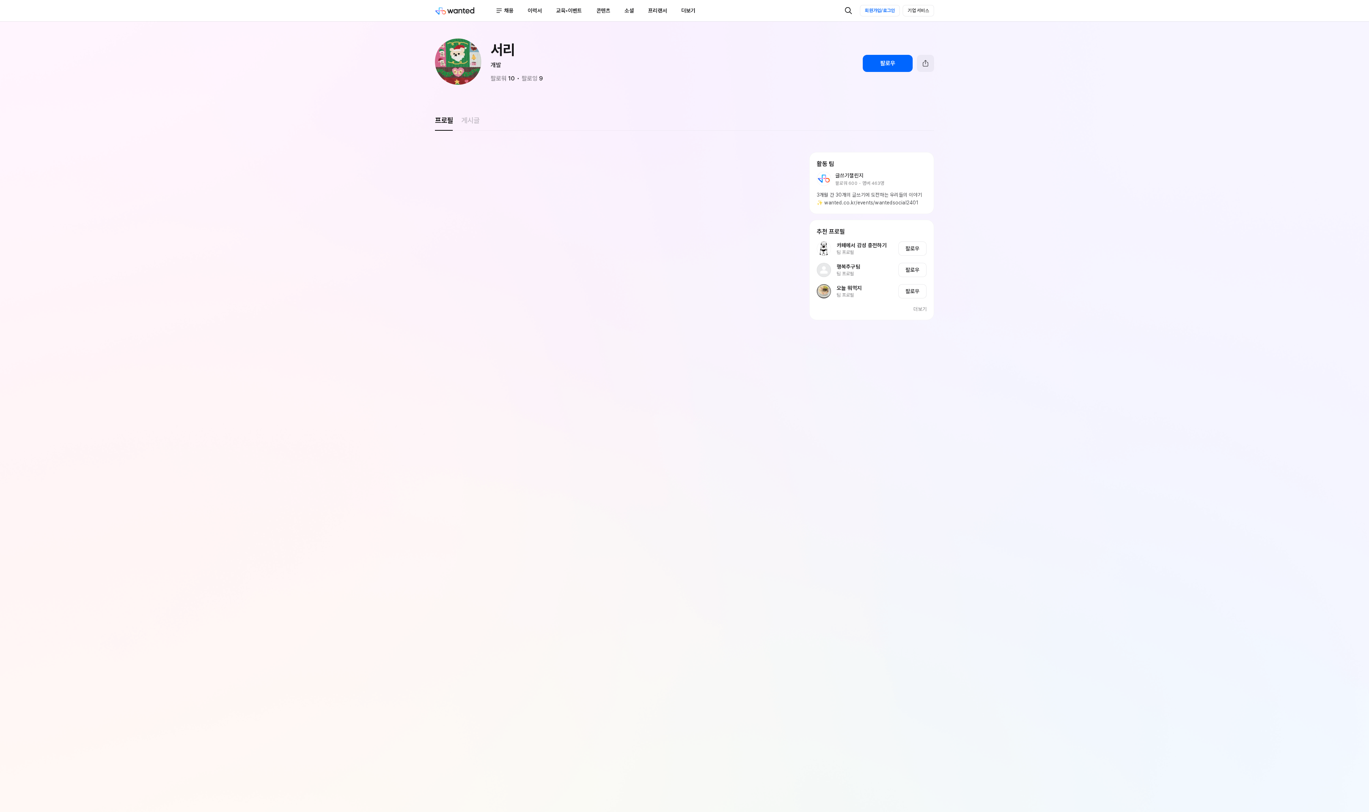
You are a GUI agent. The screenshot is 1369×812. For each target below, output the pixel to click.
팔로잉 (532, 78)
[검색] (848, 10)
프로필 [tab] (444, 120)
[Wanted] (465, 10)
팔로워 (503, 78)
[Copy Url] (925, 63)
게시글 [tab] (470, 120)
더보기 (920, 309)
